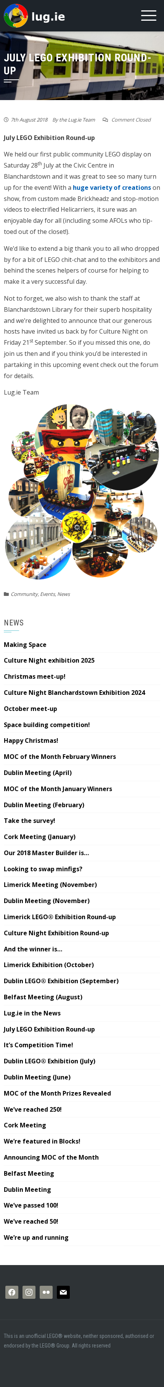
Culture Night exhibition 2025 (49, 660)
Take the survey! (29, 820)
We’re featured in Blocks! (42, 1141)
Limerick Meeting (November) (50, 884)
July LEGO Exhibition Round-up (49, 1029)
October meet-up (30, 708)
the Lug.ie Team (77, 119)
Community (24, 594)
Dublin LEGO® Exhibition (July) (49, 1061)
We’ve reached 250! (33, 1109)
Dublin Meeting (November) (47, 901)
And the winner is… (33, 949)
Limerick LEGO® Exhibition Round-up (60, 917)
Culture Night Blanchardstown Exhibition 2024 (74, 692)
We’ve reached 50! (31, 1221)
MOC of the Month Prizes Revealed (57, 1093)
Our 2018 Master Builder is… (46, 853)
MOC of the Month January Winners (58, 789)
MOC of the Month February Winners (60, 756)
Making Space (25, 644)
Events (47, 594)
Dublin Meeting (27, 1189)
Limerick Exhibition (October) (49, 965)
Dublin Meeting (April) (38, 772)
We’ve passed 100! (31, 1205)
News (63, 594)
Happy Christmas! (31, 740)
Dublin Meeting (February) (44, 805)
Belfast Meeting (29, 1173)
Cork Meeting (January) (40, 837)
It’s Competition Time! (38, 1045)
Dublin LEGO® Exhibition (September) (61, 981)
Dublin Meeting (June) (37, 1077)
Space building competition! (47, 725)
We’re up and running (36, 1237)
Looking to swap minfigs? (43, 869)
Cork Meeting (25, 1125)
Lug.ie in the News (32, 1013)
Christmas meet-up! (35, 676)
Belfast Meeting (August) (43, 997)
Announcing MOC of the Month (51, 1157)
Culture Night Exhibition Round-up (56, 933)
